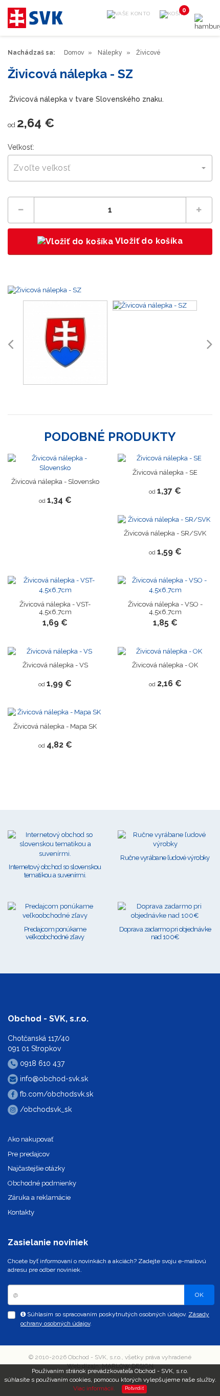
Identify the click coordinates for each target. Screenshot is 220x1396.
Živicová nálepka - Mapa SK (55, 726)
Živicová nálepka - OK (165, 665)
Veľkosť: (21, 147)
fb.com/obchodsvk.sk (55, 1094)
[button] (110, 168)
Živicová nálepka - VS (55, 665)
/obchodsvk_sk (45, 1109)
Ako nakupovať (30, 1139)
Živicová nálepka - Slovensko (55, 481)
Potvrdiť (134, 1388)
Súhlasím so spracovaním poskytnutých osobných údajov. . (114, 1319)
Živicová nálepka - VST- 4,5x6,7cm (55, 608)
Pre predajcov (29, 1154)
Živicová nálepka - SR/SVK (165, 533)
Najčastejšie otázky (36, 1168)
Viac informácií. (94, 1388)
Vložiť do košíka (148, 241)
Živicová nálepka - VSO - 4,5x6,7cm (165, 608)
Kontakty (21, 1212)
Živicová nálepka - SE (165, 472)
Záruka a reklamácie (39, 1197)
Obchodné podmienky (42, 1183)
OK (199, 1294)
